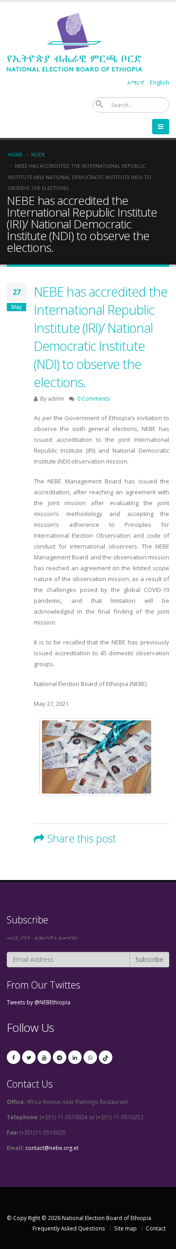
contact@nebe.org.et (52, 1147)
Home (15, 154)
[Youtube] (44, 1057)
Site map (125, 1228)
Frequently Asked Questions (68, 1228)
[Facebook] (13, 1057)
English (159, 82)
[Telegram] (59, 1057)
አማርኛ (135, 82)
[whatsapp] (90, 1057)
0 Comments (93, 398)
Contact (156, 1228)
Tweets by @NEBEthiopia (38, 1002)
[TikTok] (105, 1057)
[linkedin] (75, 1057)
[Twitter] (29, 1057)
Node (38, 154)
